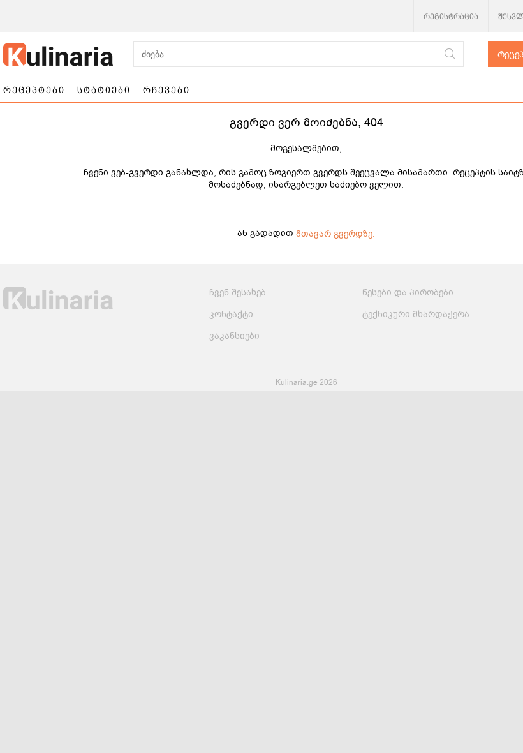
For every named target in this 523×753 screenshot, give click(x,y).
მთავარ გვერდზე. (335, 234)
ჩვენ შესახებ (237, 293)
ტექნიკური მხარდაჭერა (415, 314)
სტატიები (104, 90)
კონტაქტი (231, 314)
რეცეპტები (34, 90)
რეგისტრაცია (451, 16)
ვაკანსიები (234, 336)
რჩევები (166, 90)
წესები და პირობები (407, 293)
